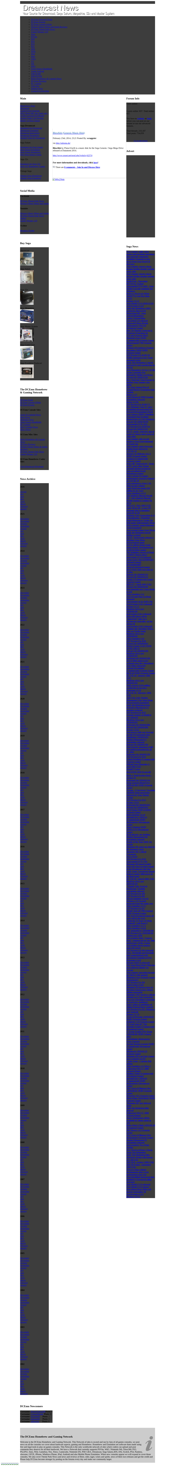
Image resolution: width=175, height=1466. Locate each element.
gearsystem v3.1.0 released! (138, 557)
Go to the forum (141, 141)
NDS (33, 51)
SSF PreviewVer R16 (136, 641)
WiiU (33, 66)
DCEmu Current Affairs (41, 24)
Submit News (37, 88)
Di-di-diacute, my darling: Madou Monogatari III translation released (138, 837)
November (24, 521)
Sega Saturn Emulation (30, 150)
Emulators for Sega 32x (30, 164)
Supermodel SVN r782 (136, 861)
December (24, 519)
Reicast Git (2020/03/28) (137, 651)
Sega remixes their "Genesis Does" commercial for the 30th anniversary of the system (140, 940)
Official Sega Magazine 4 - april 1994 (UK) (138, 765)
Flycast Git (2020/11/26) (137, 377)
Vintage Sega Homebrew (31, 176)
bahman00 (35, 1419)
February (24, 506)
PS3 (33, 44)
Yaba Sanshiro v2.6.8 (136, 928)
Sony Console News (29, 427)
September (24, 526)
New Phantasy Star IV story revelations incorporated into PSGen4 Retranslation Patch (139, 409)
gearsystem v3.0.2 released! (138, 614)
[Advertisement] (73, 111)
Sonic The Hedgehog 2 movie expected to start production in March (140, 365)
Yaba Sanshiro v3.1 (135, 594)
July (22, 494)
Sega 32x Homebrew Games (32, 166)
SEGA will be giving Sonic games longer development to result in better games (139, 547)
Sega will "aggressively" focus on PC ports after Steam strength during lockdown (140, 466)
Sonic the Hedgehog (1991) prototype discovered (138, 309)
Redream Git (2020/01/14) (138, 780)
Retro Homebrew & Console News (46, 78)
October (23, 524)
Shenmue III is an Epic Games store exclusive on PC (140, 1057)
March (23, 504)
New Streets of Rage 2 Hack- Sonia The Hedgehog (139, 1151)
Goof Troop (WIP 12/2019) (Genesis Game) (138, 811)
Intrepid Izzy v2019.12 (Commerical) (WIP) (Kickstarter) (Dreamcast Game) (137, 821)
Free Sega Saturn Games (30, 154)
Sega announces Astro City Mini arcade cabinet (138, 484)
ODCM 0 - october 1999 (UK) (140, 1162)
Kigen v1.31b (132, 402)
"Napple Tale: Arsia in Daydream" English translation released (136, 888)
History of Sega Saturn (30, 121)
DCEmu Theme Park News (43, 29)
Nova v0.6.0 (131, 857)
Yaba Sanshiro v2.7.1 (136, 926)
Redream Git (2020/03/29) (138, 658)
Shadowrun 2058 (134, 935)
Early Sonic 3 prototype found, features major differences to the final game (140, 874)
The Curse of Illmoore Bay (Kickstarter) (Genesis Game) (139, 1136)
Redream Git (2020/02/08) (138, 725)
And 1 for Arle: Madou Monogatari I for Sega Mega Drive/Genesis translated (139, 700)
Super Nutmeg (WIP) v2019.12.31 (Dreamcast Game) (137, 829)
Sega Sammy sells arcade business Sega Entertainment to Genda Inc (139, 441)
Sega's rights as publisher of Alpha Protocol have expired (139, 1005)
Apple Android (37, 71)
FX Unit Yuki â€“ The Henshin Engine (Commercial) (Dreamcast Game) (140, 1026)
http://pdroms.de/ (63, 143)
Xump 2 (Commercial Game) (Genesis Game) (139, 580)
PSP (33, 39)
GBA (33, 59)
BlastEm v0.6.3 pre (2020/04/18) (135, 610)
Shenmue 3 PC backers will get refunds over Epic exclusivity (140, 996)
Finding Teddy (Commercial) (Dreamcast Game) (139, 1074)
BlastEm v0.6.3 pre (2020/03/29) (135, 654)
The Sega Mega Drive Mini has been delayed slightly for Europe (140, 967)
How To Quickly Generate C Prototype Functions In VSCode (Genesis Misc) (139, 333)
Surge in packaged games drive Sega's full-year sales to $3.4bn (139, 569)
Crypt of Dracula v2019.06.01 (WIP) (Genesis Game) (140, 1018)
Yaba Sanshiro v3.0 (135, 638)
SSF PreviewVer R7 (135, 908)
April (22, 501)
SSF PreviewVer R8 (135, 896)
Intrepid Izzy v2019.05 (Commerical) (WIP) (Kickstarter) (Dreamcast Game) (137, 1082)
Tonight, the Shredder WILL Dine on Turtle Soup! (139, 630)
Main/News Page (27, 106)
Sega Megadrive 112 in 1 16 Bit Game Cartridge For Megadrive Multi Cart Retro (140, 372)
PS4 (33, 42)
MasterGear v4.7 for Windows (140, 419)
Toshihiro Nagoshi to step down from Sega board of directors (138, 261)
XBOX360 (36, 74)
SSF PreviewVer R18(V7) (138, 404)
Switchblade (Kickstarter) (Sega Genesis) (138, 1040)
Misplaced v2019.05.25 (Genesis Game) (136, 1052)
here (96, 162)
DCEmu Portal (26, 400)
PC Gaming (36, 83)
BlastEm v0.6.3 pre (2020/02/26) (135, 681)
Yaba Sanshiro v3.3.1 (136, 493)
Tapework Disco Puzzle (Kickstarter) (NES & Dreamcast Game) (137, 325)
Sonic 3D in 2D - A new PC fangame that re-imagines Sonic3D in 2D (138, 510)
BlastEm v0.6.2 (133, 1197)
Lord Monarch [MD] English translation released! (139, 398)
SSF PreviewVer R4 (135, 982)
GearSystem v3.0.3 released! (139, 604)
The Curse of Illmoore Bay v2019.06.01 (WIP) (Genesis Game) (139, 1090)
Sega (33, 34)
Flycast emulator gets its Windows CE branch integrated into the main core (139, 901)
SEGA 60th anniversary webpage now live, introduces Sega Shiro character (140, 663)
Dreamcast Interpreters (30, 133)
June (22, 496)
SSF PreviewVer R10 (136, 859)
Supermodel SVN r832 (136, 424)
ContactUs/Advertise (40, 91)
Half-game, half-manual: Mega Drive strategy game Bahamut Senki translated (140, 525)
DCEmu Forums (38, 22)
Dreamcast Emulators (29, 130)
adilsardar (35, 1421)
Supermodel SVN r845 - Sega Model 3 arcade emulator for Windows (140, 288)
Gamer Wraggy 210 (39, 32)
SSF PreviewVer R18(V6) (138, 427)
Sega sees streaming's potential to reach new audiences (140, 1000)
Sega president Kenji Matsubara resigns (135, 472)
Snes (33, 56)
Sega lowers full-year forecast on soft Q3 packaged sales (139, 733)
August (23, 492)
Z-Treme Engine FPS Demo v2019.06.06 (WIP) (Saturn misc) (139, 1034)
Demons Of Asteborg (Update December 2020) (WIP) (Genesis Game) (140, 350)
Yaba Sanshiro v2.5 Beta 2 (138, 1066)
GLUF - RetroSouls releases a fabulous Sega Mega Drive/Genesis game (140, 540)
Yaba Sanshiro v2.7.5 (136, 906)
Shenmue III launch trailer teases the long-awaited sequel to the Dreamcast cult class (140, 866)
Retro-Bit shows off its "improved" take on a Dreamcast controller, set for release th (139, 620)
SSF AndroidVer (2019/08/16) (140, 930)
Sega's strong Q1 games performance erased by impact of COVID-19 (140, 478)
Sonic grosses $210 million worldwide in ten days (138, 686)
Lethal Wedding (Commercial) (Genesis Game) (140, 760)
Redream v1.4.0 (133, 960)
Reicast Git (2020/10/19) (137, 422)
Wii (32, 64)
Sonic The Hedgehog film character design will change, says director (139, 1157)
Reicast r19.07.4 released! (138, 962)
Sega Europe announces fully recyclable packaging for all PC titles (139, 749)
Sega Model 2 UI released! (138, 1184)
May (22, 499)
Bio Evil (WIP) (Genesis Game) (140, 673)
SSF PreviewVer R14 (136, 757)
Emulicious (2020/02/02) (137, 737)
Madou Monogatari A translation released (136, 740)
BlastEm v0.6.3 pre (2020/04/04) (135, 635)
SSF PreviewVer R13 (136, 800)
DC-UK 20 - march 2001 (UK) (140, 879)
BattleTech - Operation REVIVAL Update (137, 282)
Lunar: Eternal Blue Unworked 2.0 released (137, 319)
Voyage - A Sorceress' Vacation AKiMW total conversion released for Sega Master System (140, 794)
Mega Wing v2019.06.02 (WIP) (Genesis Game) (140, 1099)
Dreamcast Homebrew (30, 135)
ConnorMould (37, 1414)
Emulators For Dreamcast (31, 128)
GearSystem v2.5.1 (135, 1194)
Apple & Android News (30, 415)
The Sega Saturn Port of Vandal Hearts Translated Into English (140, 389)
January (23, 509)
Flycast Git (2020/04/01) (137, 643)
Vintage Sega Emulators (30, 178)
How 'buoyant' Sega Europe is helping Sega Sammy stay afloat (140, 382)
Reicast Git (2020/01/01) (137, 807)
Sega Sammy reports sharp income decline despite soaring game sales (140, 269)
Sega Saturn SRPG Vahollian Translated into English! (140, 415)
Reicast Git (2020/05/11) (137, 574)
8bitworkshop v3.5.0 (135, 815)
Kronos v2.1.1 (132, 606)
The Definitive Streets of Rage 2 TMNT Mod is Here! (140, 553)
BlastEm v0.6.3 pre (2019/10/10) (135, 882)
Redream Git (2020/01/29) (138, 754)
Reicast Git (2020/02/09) (137, 727)
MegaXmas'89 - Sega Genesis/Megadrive (136, 314)
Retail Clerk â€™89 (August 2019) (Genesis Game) (139, 912)
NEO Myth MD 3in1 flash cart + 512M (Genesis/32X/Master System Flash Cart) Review (34, 115)
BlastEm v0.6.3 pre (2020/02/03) (135, 721)
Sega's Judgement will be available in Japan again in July (138, 1120)
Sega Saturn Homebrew (30, 152)
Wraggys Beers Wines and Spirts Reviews (49, 27)
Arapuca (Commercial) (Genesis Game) (137, 460)
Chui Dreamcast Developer (32, 466)
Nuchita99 (35, 1416)
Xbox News (25, 429)
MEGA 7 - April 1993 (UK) (138, 584)
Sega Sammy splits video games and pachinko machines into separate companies (140, 254)
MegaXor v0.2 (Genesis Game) (140, 1096)
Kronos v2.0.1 (132, 802)
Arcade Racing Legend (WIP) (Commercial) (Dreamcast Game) (140, 1046)
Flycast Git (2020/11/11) (137, 429)
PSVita (34, 37)
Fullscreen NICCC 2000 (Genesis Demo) (137, 1069)
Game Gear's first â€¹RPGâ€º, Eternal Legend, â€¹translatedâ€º (140, 562)
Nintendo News (27, 420)
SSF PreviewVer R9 (135, 893)
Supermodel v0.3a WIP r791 (139, 601)
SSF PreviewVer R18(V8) (138, 355)
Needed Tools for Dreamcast (32, 138)
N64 (33, 54)
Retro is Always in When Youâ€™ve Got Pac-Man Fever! (137, 296)
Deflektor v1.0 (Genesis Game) (140, 1022)
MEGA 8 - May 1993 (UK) (138, 505)
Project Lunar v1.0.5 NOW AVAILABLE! (139, 647)
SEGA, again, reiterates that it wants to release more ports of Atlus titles (140, 434)
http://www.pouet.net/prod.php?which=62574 (72, 155)
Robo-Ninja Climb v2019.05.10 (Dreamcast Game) (140, 1126)
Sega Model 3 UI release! (137, 1187)
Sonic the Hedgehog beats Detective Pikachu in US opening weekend (138, 707)
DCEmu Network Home (41, 19)
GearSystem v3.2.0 (135, 306)
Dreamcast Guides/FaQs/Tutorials (30, 109)
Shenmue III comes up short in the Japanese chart (140, 848)
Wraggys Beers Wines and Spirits (34, 203)
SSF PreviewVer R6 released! (140, 950)
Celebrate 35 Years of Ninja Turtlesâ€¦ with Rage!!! (139, 922)
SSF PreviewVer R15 (136, 712)
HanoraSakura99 (38, 1411)
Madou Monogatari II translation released (136, 1141)
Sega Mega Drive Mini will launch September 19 (138, 1190)
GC (32, 61)
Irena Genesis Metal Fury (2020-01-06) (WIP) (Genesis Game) (139, 785)
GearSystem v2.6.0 (135, 985)
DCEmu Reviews (38, 81)
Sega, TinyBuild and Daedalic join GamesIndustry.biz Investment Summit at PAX (140, 955)
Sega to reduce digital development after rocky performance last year (137, 1172)
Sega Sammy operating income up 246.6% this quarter (140, 973)
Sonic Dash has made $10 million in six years (138, 489)
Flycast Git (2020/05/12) (137, 577)
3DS (33, 49)
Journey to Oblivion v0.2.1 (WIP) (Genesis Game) (138, 455)
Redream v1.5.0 (133, 690)
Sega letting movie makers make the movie (138, 946)
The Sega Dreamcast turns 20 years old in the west (140, 917)
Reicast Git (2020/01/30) (137, 744)
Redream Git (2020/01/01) (138, 805)
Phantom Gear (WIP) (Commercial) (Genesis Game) (140, 339)
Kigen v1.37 (131, 394)
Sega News (25, 417)
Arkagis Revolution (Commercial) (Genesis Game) (140, 669)
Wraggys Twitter (27, 230)
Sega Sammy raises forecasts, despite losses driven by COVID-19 (139, 448)
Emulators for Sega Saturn (31, 147)
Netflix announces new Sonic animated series (139, 359)
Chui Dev (35, 86)
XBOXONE (36, 76)
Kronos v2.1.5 (132, 301)
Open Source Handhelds (41, 69)
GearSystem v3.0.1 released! (139, 626)
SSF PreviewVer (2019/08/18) (139, 933)
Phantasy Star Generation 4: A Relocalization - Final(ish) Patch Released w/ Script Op (140, 517)
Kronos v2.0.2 (132, 730)
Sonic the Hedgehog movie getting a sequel (138, 533)
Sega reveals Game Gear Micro (140, 530)
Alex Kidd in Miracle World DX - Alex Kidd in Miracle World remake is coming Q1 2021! (139, 499)
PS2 (33, 46)
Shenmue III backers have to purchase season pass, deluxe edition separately (139, 989)
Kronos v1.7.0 (132, 1014)
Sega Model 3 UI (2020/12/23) (140, 303)
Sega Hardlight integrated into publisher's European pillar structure (140, 1179)
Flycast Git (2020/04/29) (137, 587)
